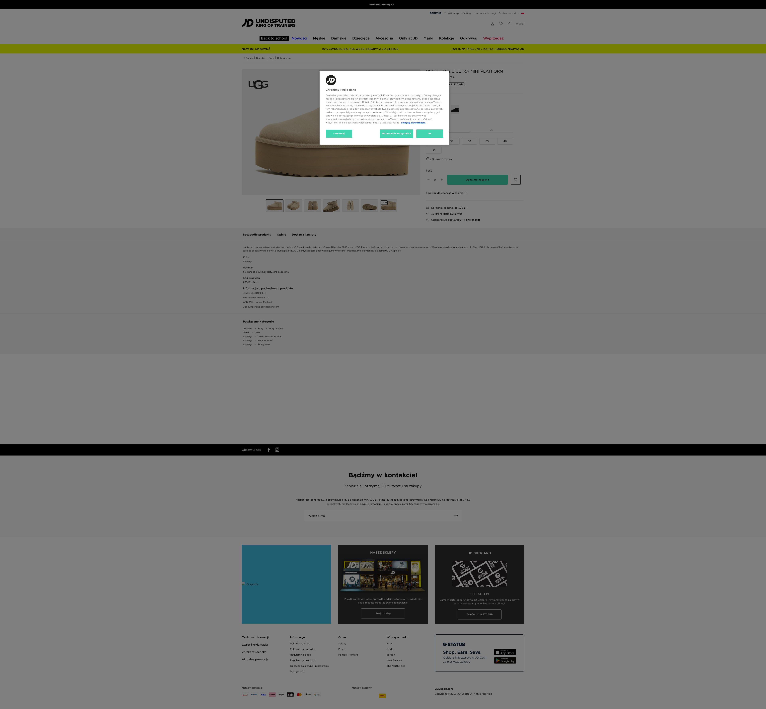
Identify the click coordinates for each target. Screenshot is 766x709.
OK (430, 133)
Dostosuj (339, 133)
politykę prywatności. (413, 122)
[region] (384, 108)
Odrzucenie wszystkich (396, 133)
